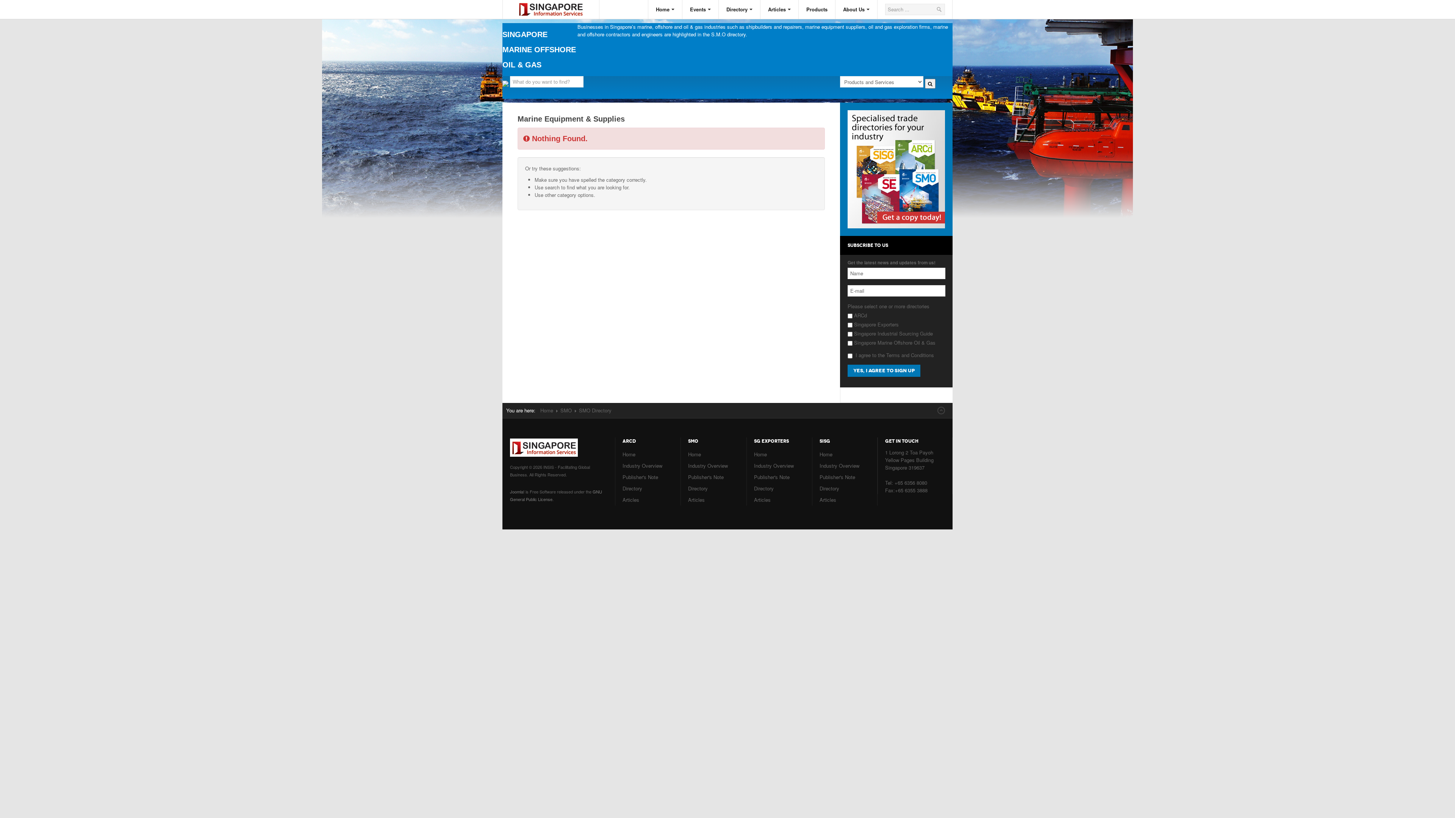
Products (817, 9)
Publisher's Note (640, 477)
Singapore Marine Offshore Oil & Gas (894, 342)
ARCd (860, 315)
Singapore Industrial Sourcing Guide (893, 333)
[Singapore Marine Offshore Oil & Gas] (556, 3)
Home (663, 9)
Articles (777, 9)
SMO (566, 410)
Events (698, 9)
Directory (737, 9)
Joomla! (517, 492)
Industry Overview (642, 465)
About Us (854, 9)
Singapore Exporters (876, 324)
